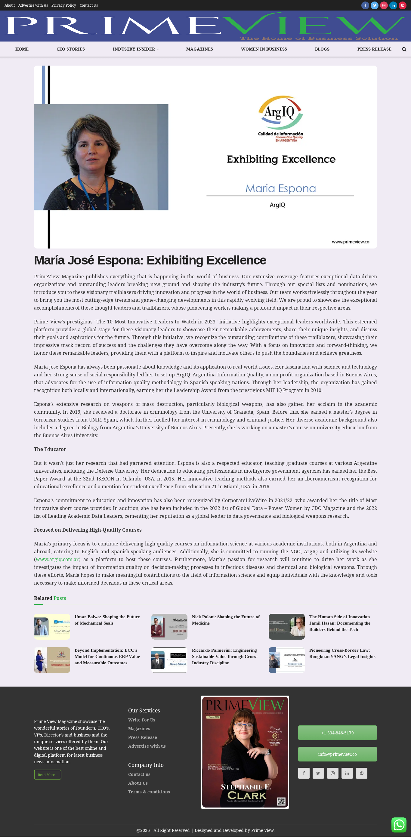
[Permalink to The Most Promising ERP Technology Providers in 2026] (245, 752)
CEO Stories (71, 49)
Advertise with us (33, 5)
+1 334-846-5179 (337, 733)
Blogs (322, 49)
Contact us (139, 774)
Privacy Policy (63, 5)
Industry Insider (134, 49)
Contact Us (89, 5)
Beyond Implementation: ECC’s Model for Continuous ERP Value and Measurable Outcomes (107, 656)
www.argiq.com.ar (57, 559)
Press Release (374, 49)
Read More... (47, 774)
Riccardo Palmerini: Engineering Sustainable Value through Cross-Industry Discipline (225, 656)
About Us (138, 783)
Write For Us (141, 720)
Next (297, 752)
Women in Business (264, 49)
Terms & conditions (149, 792)
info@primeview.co (337, 754)
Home (22, 49)
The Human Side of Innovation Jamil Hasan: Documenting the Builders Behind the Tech (339, 623)
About (10, 5)
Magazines (199, 49)
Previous (193, 752)
